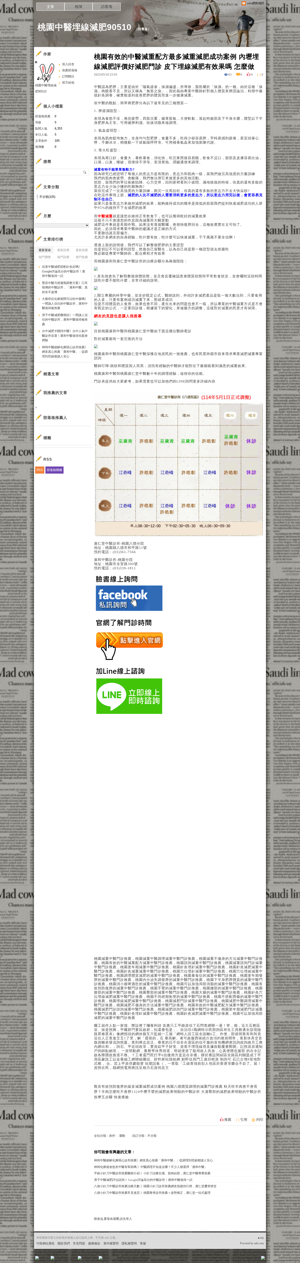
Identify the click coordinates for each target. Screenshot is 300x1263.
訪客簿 (106, 7)
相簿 (78, 7)
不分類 (152, 1135)
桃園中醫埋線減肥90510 (84, 27)
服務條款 (94, 1243)
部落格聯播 (54, 470)
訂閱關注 (68, 76)
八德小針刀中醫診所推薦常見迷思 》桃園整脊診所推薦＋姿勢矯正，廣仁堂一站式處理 (152, 1192)
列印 (259, 1119)
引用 (243, 1119)
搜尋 (85, 172)
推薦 (227, 1119)
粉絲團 (44, 1259)
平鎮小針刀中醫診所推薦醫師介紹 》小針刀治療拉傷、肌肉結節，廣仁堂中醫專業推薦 (152, 1173)
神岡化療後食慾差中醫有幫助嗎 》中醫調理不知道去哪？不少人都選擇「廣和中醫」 (150, 1167)
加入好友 (68, 64)
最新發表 (45, 250)
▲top (260, 1237)
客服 (143, 1243)
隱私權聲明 (129, 1243)
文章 (50, 7)
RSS (40, 470)
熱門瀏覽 (45, 257)
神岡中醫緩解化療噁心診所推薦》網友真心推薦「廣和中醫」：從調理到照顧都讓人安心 (153, 1160)
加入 (242, 1259)
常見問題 (79, 1243)
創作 (112, 1135)
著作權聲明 (111, 1243)
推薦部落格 (69, 70)
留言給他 (68, 82)
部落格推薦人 (55, 418)
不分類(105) (47, 197)
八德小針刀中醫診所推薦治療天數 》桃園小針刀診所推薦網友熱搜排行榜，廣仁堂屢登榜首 (155, 1186)
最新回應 (63, 250)
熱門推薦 (82, 257)
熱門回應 (63, 257)
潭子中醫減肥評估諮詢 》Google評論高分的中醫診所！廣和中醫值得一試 (143, 1180)
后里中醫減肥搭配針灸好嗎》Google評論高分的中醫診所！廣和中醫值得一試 (63, 271)
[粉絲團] (37, 1258)
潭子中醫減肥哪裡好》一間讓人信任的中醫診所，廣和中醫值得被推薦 (65, 319)
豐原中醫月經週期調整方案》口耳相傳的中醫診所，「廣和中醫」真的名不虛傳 (65, 287)
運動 (122, 1135)
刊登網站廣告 (45, 1243)
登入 (233, 1259)
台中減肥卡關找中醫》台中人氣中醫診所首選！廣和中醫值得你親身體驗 (65, 335)
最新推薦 (82, 250)
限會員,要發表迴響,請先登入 (113, 1219)
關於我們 (64, 1243)
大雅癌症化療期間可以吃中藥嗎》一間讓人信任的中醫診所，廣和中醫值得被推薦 (65, 303)
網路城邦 (254, 1259)
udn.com (259, 1243)
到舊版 (143, 29)
